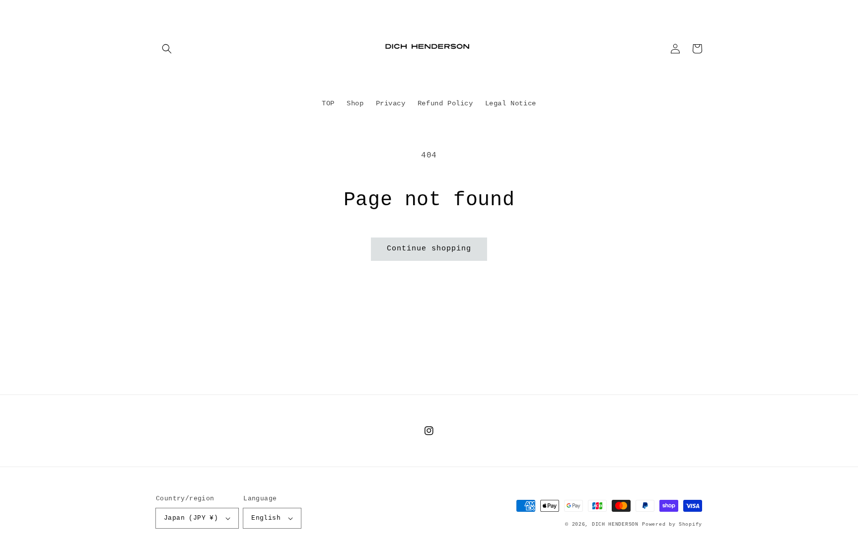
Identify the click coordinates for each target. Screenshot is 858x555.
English (266, 518)
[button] (167, 49)
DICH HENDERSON (615, 524)
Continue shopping (429, 248)
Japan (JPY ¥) (191, 518)
